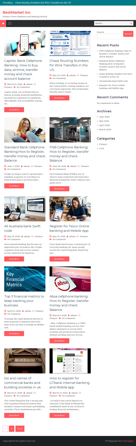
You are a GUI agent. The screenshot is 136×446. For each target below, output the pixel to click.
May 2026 (104, 121)
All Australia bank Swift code (113, 81)
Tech (101, 148)
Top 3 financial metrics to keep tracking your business (24, 300)
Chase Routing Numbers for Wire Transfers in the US (43, 3)
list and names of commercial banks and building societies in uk (22, 382)
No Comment (23, 87)
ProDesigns (127, 441)
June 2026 (104, 117)
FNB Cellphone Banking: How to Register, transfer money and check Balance (115, 54)
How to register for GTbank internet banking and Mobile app (70, 382)
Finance (8, 87)
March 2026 (105, 129)
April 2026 (104, 125)
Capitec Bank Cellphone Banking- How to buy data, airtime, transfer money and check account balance (23, 69)
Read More (14, 110)
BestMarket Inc (16, 12)
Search (100, 32)
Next (20, 428)
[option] (48, 2)
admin (29, 84)
